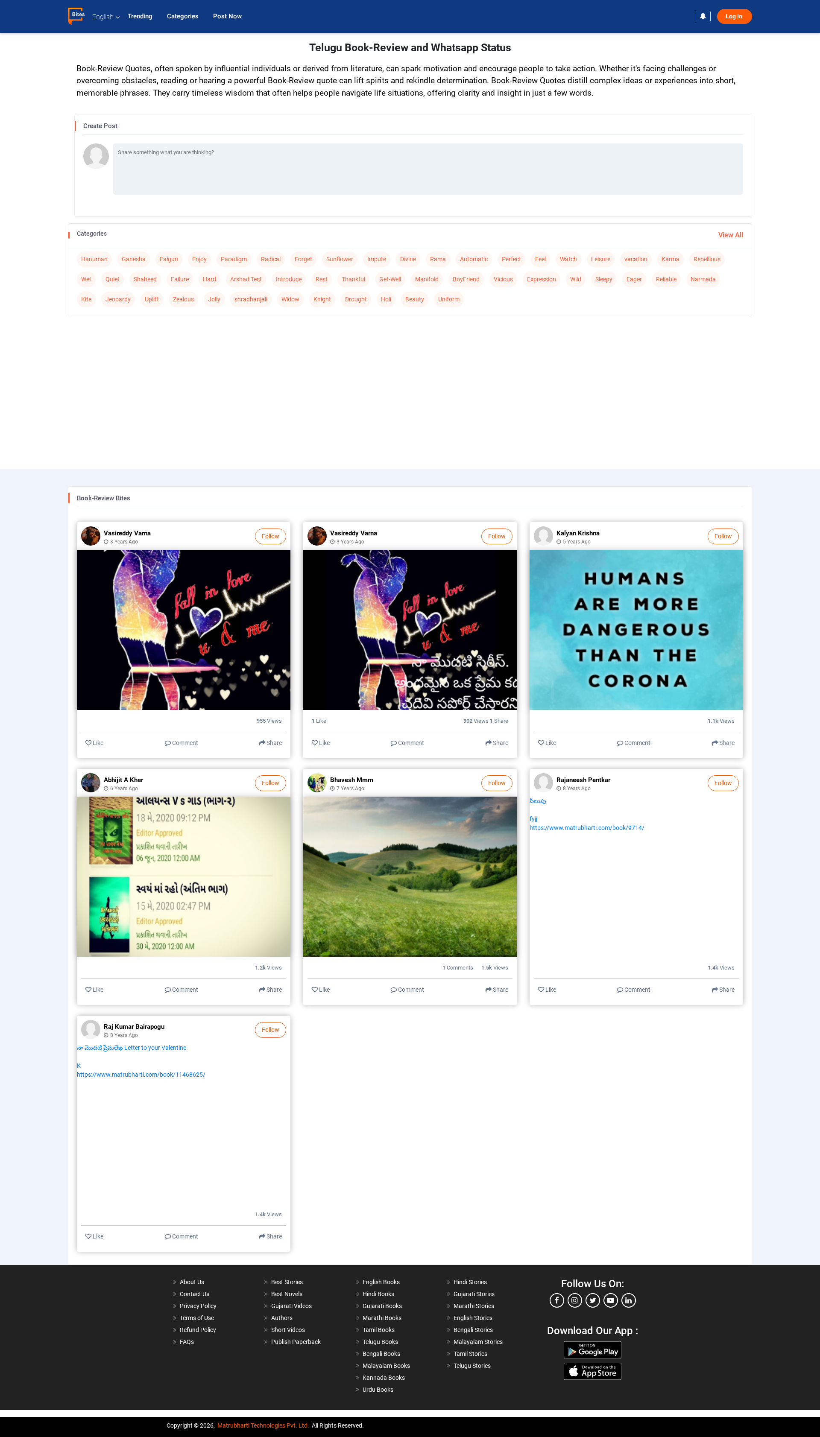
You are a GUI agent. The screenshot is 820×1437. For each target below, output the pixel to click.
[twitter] (593, 1300)
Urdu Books (378, 1389)
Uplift (152, 299)
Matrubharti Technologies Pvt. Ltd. (263, 1425)
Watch (568, 259)
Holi (386, 299)
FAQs (187, 1341)
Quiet (112, 279)
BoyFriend (466, 279)
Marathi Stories (474, 1306)
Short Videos (288, 1329)
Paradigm (234, 259)
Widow (290, 299)
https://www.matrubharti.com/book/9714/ (587, 827)
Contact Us (194, 1294)
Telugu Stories (472, 1365)
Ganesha (134, 259)
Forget (303, 259)
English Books (381, 1282)
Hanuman (94, 259)
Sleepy (603, 279)
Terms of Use (197, 1317)
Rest (322, 279)
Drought (356, 299)
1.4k (721, 967)
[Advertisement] (410, 385)
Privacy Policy (198, 1306)
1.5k (494, 967)
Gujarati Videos (291, 1306)
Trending (141, 16)
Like (97, 742)
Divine (408, 259)
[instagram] (575, 1300)
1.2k (268, 967)
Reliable (666, 279)
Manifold (427, 279)
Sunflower (339, 259)
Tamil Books (379, 1329)
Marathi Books (382, 1317)
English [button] (103, 17)
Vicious (503, 279)
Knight (322, 299)
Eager (634, 279)
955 (269, 721)
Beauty (414, 299)
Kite (86, 299)
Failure (180, 279)
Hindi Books (378, 1294)
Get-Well (390, 279)
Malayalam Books (386, 1365)
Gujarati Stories (474, 1294)
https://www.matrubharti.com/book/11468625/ (141, 1074)
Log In (735, 16)
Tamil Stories (470, 1353)
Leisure (600, 259)
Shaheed (145, 279)
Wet (86, 279)
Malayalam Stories (478, 1341)
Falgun (169, 259)
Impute (376, 259)
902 (476, 721)
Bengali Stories (473, 1329)
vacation (635, 259)
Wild (575, 279)
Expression (541, 279)
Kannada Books (384, 1377)
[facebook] (557, 1300)
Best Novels (286, 1294)
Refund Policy (198, 1329)
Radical (271, 259)
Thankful (353, 279)
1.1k (721, 721)
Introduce (289, 279)
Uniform (449, 299)
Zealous (183, 299)
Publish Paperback (296, 1341)
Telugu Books (380, 1341)
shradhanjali (250, 299)
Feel (540, 259)
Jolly (214, 299)
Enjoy (199, 259)
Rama (438, 259)
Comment (184, 742)
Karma (670, 259)
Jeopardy (118, 299)
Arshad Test (246, 279)
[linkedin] (628, 1300)
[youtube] (610, 1300)
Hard (209, 279)
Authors (282, 1317)
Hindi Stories (470, 1282)
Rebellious (707, 259)
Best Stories (287, 1282)
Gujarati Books (382, 1306)
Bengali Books (381, 1353)
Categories (183, 16)
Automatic (474, 259)
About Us (192, 1282)
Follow (270, 536)
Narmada (703, 279)
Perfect (511, 259)
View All (730, 235)
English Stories (473, 1317)
